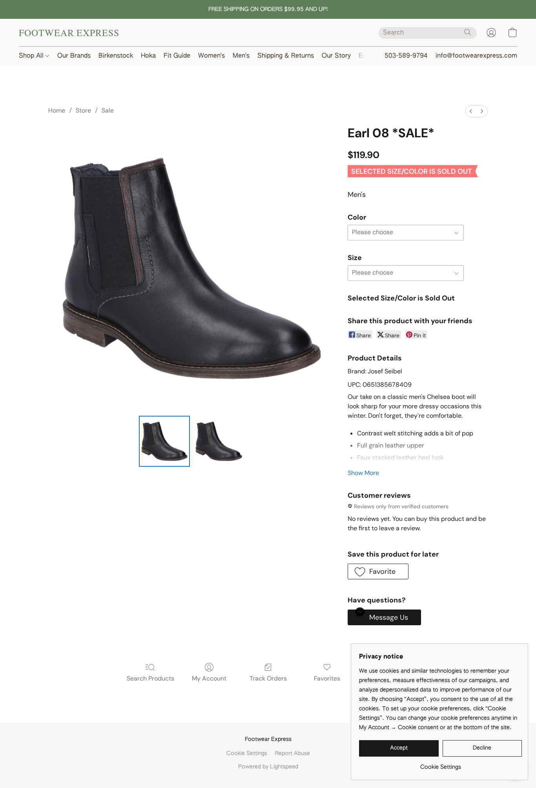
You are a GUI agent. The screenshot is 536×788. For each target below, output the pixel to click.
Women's (211, 56)
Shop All (32, 56)
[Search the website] (468, 32)
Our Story (336, 56)
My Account (209, 678)
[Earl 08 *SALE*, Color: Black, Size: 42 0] (164, 441)
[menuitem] (470, 111)
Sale (108, 110)
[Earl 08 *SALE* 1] (218, 441)
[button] (69, 32)
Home (56, 110)
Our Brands (74, 56)
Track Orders (268, 678)
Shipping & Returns (285, 56)
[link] (440, 764)
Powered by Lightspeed (268, 767)
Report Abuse (292, 753)
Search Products (150, 678)
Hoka (148, 56)
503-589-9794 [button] (406, 56)
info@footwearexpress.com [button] (476, 56)
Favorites (327, 678)
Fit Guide (177, 56)
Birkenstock (115, 56)
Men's (241, 56)
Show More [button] (363, 473)
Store (83, 110)
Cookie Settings (246, 753)
